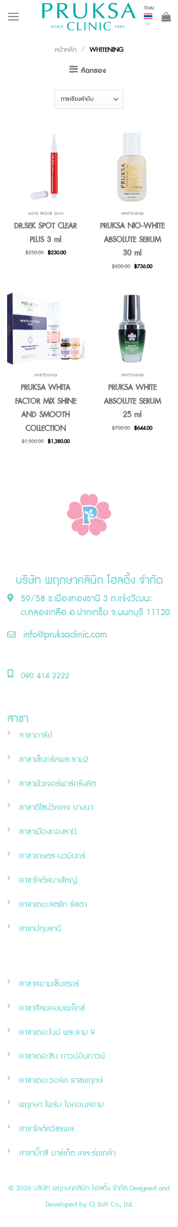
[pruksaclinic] (89, 16)
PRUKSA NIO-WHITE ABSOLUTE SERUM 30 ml (132, 239)
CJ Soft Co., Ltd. (111, 1204)
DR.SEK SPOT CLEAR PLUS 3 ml (45, 232)
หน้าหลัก (65, 50)
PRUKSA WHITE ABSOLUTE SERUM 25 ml (132, 401)
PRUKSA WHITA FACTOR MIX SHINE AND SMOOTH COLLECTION (45, 408)
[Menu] (13, 16)
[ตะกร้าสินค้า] (166, 16)
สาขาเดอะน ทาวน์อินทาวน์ (62, 1056)
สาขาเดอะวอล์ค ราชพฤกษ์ (61, 1080)
